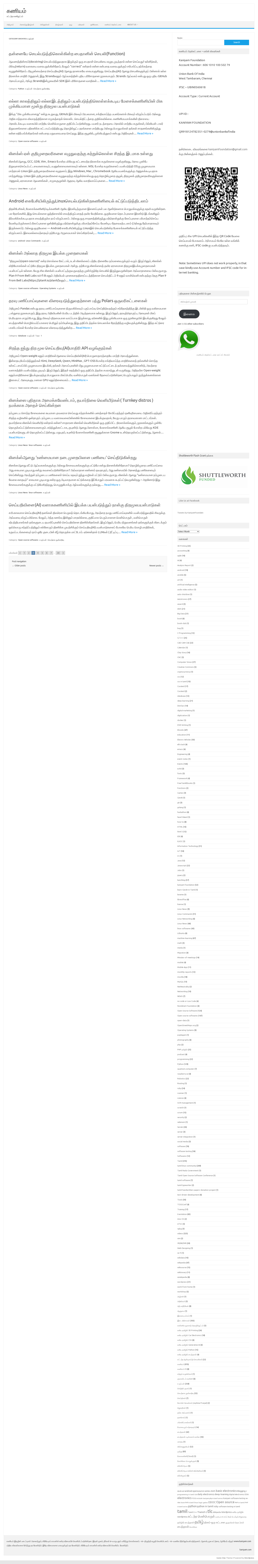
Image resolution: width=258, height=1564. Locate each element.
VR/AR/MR (181, 1243)
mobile (180, 962)
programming (183, 1059)
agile (179, 556)
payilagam (181, 1035)
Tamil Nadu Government (187, 1170)
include (199, 1498)
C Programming (184, 633)
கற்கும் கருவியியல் (184, 1374)
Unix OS (180, 1219)
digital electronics (236, 1494)
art (178, 580)
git (178, 803)
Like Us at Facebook (189, 500)
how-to (180, 822)
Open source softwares (28, 141)
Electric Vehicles (184, 740)
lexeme (180, 894)
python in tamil (205, 1506)
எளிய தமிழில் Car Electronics (189, 1335)
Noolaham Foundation (187, 1006)
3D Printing (182, 546)
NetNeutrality (183, 987)
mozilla (180, 977)
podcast (181, 1054)
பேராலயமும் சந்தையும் (186, 1427)
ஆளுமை (180, 1311)
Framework (182, 778)
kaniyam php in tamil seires (213, 1498)
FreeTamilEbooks (184, 783)
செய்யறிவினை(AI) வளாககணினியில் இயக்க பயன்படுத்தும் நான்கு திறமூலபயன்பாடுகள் (85, 504)
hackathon (181, 812)
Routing (180, 1083)
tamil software (183, 1180)
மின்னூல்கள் (44, 25)
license (180, 904)
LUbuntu (181, 933)
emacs (180, 749)
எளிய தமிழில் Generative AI (188, 1345)
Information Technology (187, 846)
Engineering (182, 754)
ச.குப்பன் (28, 89)
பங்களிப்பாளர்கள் (184, 1422)
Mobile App (182, 967)
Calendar (181, 647)
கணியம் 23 (181, 1369)
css (178, 677)
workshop (181, 1292)
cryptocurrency (183, 672)
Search (237, 42)
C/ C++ (180, 638)
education (181, 735)
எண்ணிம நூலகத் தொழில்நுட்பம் (190, 1325)
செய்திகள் (181, 1398)
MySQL (180, 982)
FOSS (194, 1498)
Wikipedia (217, 1512)
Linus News (182, 909)
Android (180, 1491)
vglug (179, 1229)
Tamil (179, 1161)
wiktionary (181, 1272)
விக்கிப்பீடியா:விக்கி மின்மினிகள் (190, 1471)
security (180, 1117)
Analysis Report (184, 565)
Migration (181, 953)
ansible (180, 575)
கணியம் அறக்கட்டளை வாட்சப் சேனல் (213, 355)
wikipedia (181, 1263)
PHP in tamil (240, 1502)
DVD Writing (182, 725)
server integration (185, 1137)
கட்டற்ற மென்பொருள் (201, 1516)
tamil (182, 1511)
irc (178, 856)
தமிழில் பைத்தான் (185, 1522)
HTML (180, 827)
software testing (184, 1151)
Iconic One (221, 1558)
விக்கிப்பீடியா (182, 1466)
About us (131, 25)
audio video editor (185, 589)
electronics (184, 1498)
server (180, 1132)
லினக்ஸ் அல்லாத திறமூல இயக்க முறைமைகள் (48, 253)
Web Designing (183, 1248)
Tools (179, 1200)
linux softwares (35, 445)
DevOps (180, 706)
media (180, 948)
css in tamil (182, 681)
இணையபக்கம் (183, 1316)
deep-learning (222, 1494)
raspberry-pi (182, 1074)
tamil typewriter (184, 1185)
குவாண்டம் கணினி (185, 1379)
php (179, 1045)
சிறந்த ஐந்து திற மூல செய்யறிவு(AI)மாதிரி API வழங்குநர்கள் (60, 348)
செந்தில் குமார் (183, 1388)
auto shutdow (183, 594)
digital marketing (184, 710)
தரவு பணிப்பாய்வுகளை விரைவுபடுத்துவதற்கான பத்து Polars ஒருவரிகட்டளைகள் (78, 300)
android (21, 241)
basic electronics (226, 1490)
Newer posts (156, 565)
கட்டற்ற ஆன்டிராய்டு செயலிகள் (189, 1359)
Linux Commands (33, 241)
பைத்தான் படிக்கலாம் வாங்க (188, 1437)
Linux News (23, 188)
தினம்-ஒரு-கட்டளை (214, 1522)
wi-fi (179, 1253)
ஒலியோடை (94, 25)
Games (180, 793)
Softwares (181, 1156)
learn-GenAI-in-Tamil (186, 890)
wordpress (182, 1282)
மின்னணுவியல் (183, 1447)
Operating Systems (47, 288)
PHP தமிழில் (182, 1049)
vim (178, 1238)
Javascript (181, 865)
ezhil (179, 769)
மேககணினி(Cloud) (185, 1456)
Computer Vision (184, 662)
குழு (70, 25)
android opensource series (197, 1491)
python (192, 1506)
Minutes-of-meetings (186, 957)
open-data (182, 1020)
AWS (179, 609)
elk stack (181, 744)
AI (178, 560)
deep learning (183, 701)
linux (196, 1502)
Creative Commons (185, 667)
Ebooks (180, 730)
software (181, 1146)
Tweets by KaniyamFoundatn (190, 512)
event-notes (182, 759)
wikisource (181, 1267)
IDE (178, 836)
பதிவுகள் (81, 25)
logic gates (203, 1502)
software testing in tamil (229, 1506)
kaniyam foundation (186, 885)
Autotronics (182, 599)
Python (21, 89)
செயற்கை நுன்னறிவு (41, 89)
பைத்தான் (181, 1432)
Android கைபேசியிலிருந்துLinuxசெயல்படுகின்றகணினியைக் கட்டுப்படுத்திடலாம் (78, 201)
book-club (181, 623)
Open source (225, 1502)
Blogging (241, 1491)
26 (58, 553)
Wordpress (226, 1512)
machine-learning (184, 938)
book (179, 618)
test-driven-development (188, 1195)
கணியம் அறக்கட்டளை (113, 25)
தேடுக (180, 38)
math (179, 943)
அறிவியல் (181, 1301)
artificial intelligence (186, 585)
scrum (180, 1112)
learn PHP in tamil (187, 1502)
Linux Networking (184, 919)
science (180, 1098)
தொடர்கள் (239, 1522)
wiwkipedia (182, 1277)
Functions (181, 788)
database (22, 336)
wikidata (181, 1258)
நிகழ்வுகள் (59, 25)
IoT (178, 851)
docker (180, 720)
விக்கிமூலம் (181, 1476)
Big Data (181, 614)
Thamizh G (202, 1512)
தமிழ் (199, 1521)
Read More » (108, 81)
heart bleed (182, 817)
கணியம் (16, 10)
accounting (182, 551)
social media (182, 1141)
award (180, 604)
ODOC (212, 1502)
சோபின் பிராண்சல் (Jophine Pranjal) (192, 1403)
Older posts (19, 565)
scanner (180, 1093)
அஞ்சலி (180, 1296)
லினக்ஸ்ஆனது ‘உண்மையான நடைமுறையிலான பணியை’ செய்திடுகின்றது (73, 457)
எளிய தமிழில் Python (186, 1350)
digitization (182, 715)
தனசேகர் (181, 1417)
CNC (179, 657)
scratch (180, 1108)
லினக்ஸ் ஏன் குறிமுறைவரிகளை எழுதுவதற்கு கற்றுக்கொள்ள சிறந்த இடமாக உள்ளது (81, 153)
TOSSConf (181, 1204)
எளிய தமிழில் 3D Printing (187, 1330)
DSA (247, 1494)
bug (179, 628)
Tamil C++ (192, 1512)
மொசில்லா (193, 1527)
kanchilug (181, 880)
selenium (181, 1122)
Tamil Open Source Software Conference (195, 1175)
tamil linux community (186, 1166)
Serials (180, 1127)
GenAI (179, 798)
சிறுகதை (243, 1517)
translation (182, 1214)
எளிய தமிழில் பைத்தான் (186, 1354)
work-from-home (184, 1287)
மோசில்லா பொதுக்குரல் (186, 1461)
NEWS (180, 996)
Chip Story (181, 652)
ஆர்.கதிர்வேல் (183, 1306)
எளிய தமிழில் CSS (184, 1340)
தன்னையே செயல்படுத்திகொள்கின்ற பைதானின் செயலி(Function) (67, 53)
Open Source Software (187, 1011)
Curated (180, 686)
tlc (210, 1511)
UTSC (179, 1224)
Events (180, 764)
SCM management (185, 1103)
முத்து (179, 1451)
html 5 (180, 832)
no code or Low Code (186, 1001)
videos (180, 1233)
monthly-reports (184, 972)
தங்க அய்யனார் (183, 1413)
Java (179, 861)
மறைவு (180, 1442)
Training (180, 1209)
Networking (182, 991)
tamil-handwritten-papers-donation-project (196, 1190)
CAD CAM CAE (183, 643)
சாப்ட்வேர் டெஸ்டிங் (231, 1517)
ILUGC (179, 841)
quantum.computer (185, 1069)
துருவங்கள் (230, 1523)
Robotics (181, 1079)
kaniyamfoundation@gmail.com (227, 149)
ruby (179, 1088)
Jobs (179, 870)
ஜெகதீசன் (181, 1408)
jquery (180, 875)
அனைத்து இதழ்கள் (27, 25)
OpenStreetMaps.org (186, 1025)
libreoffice (181, 899)
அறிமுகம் (10, 25)
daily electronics (205, 1494)
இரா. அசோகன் (183, 1321)
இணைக (189, 314)
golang (180, 807)
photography (183, 1040)
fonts (179, 773)
